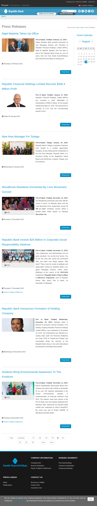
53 (20, 442)
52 (63, 438)
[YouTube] (86, 11)
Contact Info (35, 485)
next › (44, 442)
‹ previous (21, 438)
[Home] (14, 11)
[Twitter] (82, 11)
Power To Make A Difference (13, 292)
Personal (5, 5)
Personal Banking (65, 463)
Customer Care (36, 488)
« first (11, 438)
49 (46, 438)
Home (77, 27)
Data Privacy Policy (19, 501)
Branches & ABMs (81, 2)
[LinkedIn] (92, 11)
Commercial (15, 5)
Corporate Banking (65, 468)
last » (52, 442)
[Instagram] (89, 11)
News (82, 27)
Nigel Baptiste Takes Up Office (20, 33)
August (86, 41)
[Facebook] (79, 11)
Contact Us (91, 2)
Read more (65, 72)
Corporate (25, 5)
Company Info (70, 2)
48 (40, 438)
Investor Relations (37, 466)
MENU (3, 16)
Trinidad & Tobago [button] (87, 5)
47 (33, 438)
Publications (7, 485)
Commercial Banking (66, 466)
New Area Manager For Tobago (21, 136)
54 (26, 442)
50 (53, 438)
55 (33, 442)
